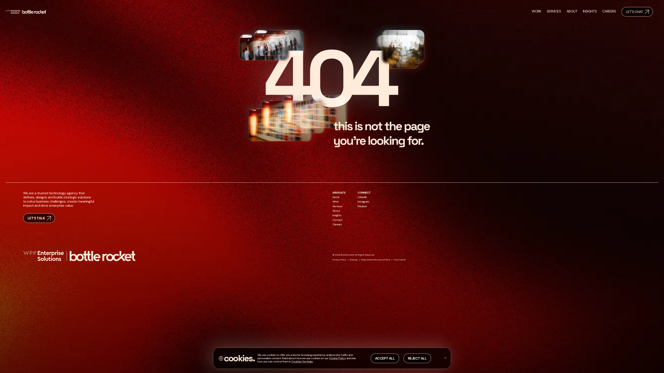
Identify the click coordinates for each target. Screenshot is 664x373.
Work (336, 201)
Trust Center (400, 260)
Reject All (417, 358)
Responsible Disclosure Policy (375, 260)
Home (336, 197)
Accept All (385, 358)
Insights (337, 215)
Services (337, 206)
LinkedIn (362, 197)
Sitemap (353, 260)
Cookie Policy (337, 358)
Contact (338, 220)
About (336, 210)
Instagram (363, 201)
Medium (362, 206)
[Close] (445, 358)
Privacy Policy (339, 260)
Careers (337, 224)
